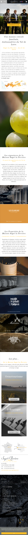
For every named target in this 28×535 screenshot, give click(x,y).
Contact (4, 489)
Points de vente (20, 511)
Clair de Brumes (6, 501)
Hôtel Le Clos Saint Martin (8, 511)
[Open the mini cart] (26, 1)
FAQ (18, 514)
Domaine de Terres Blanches (8, 502)
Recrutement (5, 491)
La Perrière (4, 498)
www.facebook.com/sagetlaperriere (10, 470)
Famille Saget (5, 493)
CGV (18, 512)
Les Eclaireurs (5, 499)
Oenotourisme (14, 399)
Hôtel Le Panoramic (6, 510)
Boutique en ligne (14, 432)
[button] (22, 1)
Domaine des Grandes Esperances (10, 503)
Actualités (4, 490)
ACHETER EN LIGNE (14, 24)
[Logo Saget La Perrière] (14, 1)
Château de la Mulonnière (8, 505)
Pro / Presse (5, 494)
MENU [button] (4, 1)
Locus (3, 506)
